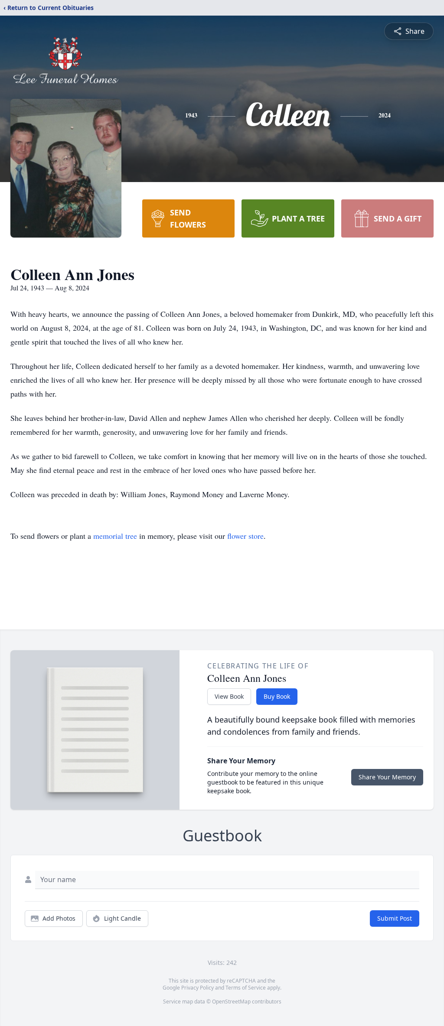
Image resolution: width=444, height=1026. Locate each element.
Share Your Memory (387, 777)
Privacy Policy (197, 987)
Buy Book (277, 696)
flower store (245, 536)
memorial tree (115, 536)
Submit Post (394, 918)
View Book (229, 696)
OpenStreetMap (231, 1001)
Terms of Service (245, 987)
